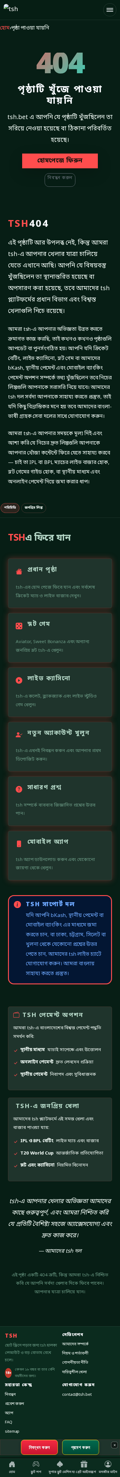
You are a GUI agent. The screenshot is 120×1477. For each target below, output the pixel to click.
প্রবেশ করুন (14, 1404)
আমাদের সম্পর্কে (75, 1344)
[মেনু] (109, 9)
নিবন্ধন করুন (60, 178)
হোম (5, 28)
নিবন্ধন (10, 1394)
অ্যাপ (9, 1413)
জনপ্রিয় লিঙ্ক (34, 508)
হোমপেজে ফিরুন (60, 161)
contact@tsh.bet (77, 1394)
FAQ (8, 1422)
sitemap (12, 1431)
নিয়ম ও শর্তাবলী (75, 1353)
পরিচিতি (10, 508)
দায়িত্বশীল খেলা (74, 1372)
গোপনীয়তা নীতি (75, 1362)
